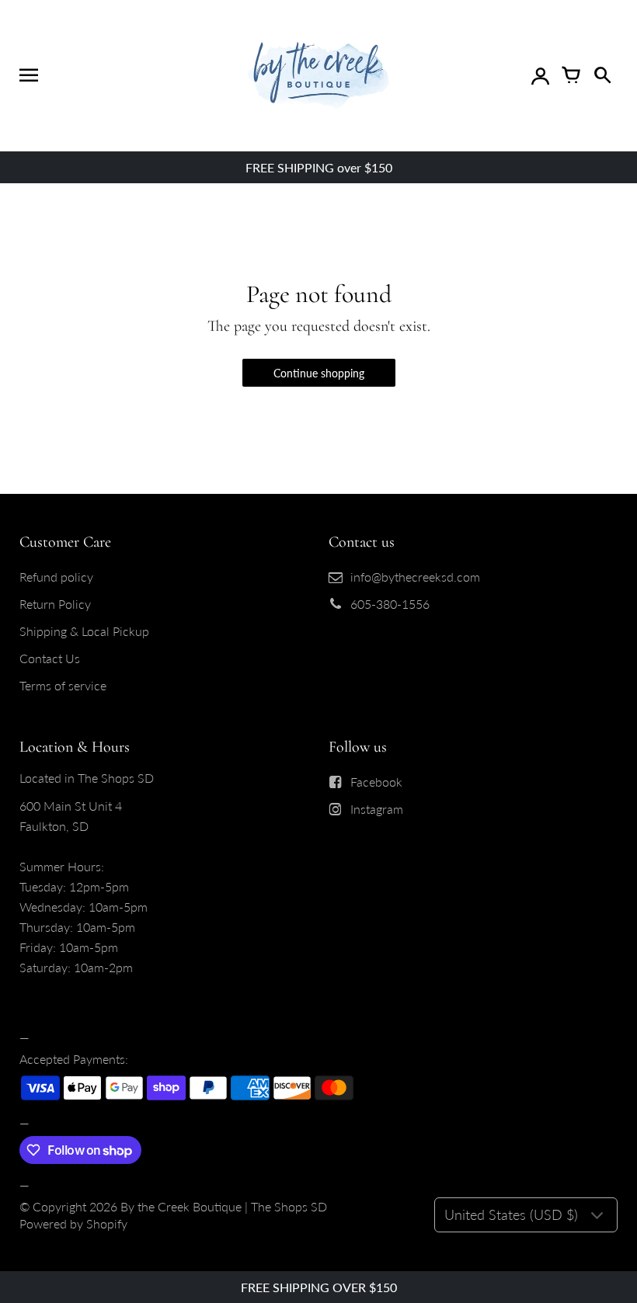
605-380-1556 (390, 603)
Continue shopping (318, 373)
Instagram (376, 808)
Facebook (376, 781)
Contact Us (49, 658)
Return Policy (55, 603)
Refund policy (56, 576)
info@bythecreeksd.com (415, 576)
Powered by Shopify (73, 1223)
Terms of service (62, 685)
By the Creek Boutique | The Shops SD (223, 1206)
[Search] (602, 75)
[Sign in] (539, 75)
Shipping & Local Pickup (84, 631)
